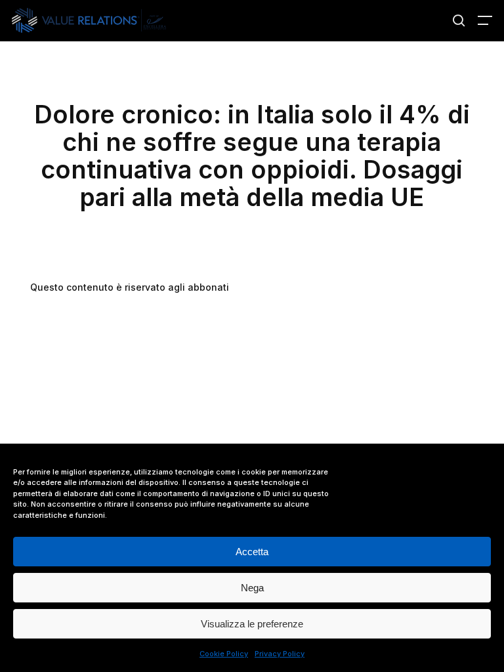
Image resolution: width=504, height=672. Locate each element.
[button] (485, 20)
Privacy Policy (279, 653)
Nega (252, 587)
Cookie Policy (224, 653)
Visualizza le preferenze (252, 623)
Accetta (252, 551)
